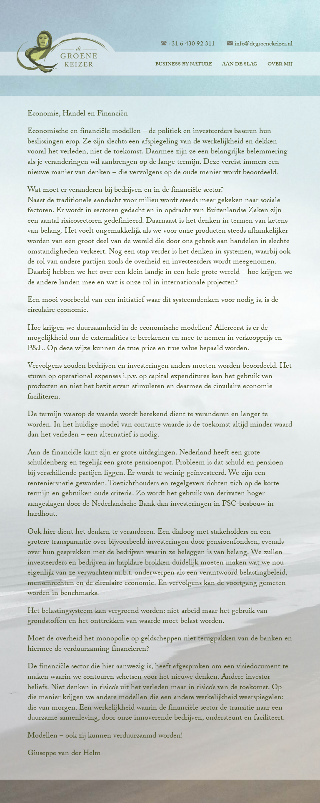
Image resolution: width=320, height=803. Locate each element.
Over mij (280, 64)
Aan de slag (240, 64)
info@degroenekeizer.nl (263, 44)
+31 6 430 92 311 (191, 44)
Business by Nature (183, 64)
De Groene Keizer (65, 53)
